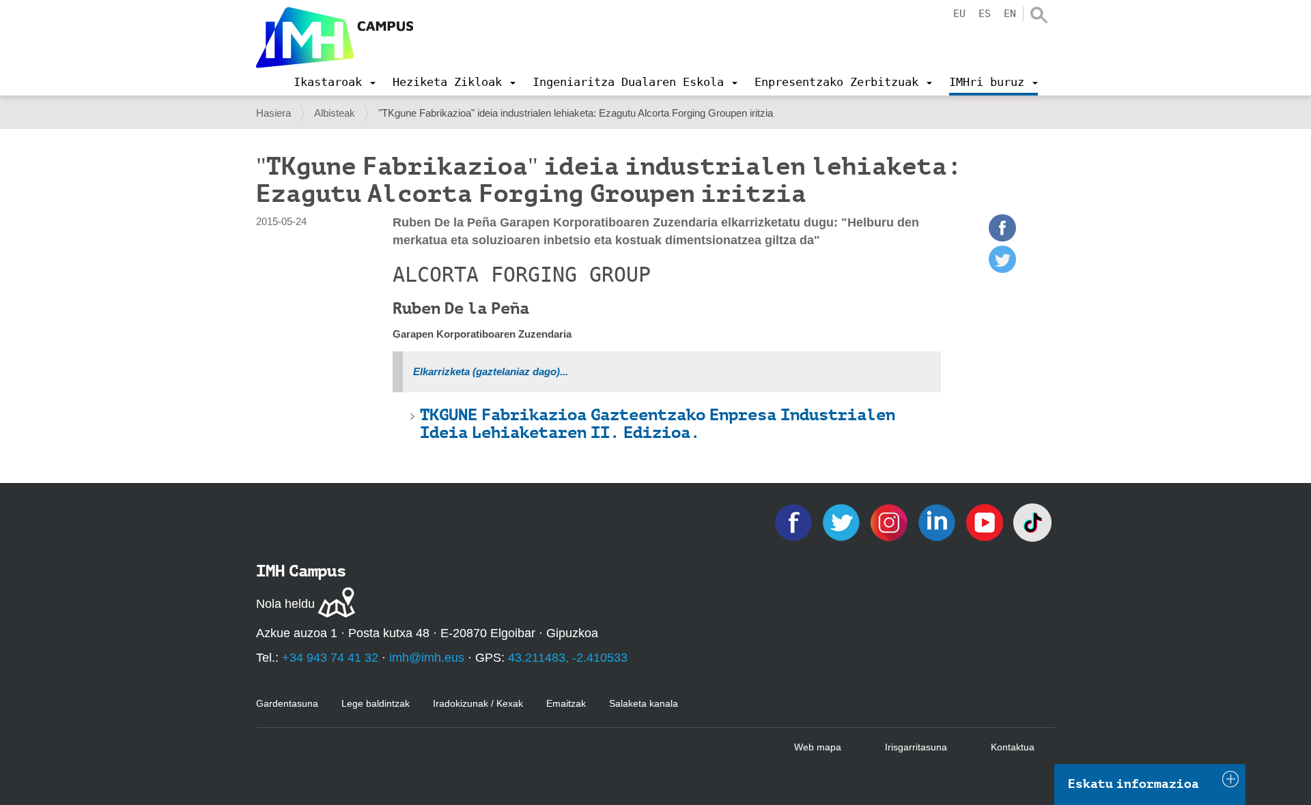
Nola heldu (285, 604)
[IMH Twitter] (842, 521)
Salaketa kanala (643, 703)
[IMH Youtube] (986, 521)
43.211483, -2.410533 (568, 657)
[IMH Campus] (334, 37)
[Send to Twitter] (1002, 269)
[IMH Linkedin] (938, 521)
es (984, 14)
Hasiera (273, 113)
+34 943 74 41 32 (330, 657)
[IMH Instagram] (890, 521)
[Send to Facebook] (1002, 238)
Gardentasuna (287, 703)
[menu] (335, 82)
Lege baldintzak (375, 703)
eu (959, 14)
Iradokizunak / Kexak (478, 703)
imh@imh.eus (426, 657)
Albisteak (334, 113)
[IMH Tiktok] (1032, 521)
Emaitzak (566, 703)
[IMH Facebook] (795, 521)
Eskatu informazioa (1133, 784)
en (1010, 14)
